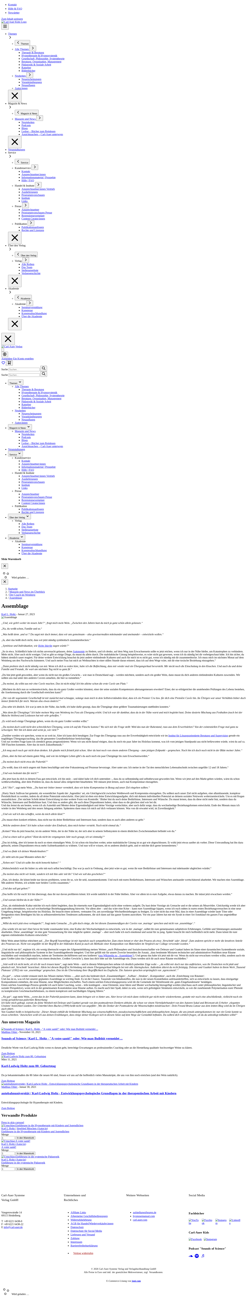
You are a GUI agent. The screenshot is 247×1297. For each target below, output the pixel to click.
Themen (12, 33)
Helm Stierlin (45, 645)
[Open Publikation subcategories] (31, 223)
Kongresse (27, 547)
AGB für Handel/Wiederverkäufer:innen (92, 1223)
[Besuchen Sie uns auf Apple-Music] (203, 1256)
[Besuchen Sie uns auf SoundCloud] (191, 1256)
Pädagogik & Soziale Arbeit (36, 401)
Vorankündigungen (32, 416)
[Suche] (43, 368)
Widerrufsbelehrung (81, 1219)
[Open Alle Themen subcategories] (32, 48)
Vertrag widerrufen (83, 1253)
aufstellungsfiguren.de (144, 1212)
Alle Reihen (28, 523)
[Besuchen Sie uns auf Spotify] (197, 1256)
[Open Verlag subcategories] (25, 260)
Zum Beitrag (8, 1053)
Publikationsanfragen (33, 509)
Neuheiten (20, 410)
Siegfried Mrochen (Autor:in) (32, 1128)
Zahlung (75, 1238)
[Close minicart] (4, 566)
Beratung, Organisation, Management (41, 398)
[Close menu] (15, 96)
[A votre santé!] (15, 1141)
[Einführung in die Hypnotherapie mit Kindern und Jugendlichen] (42, 1125)
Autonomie (79, 651)
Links (25, 488)
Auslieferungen (30, 479)
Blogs (25, 440)
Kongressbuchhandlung (34, 550)
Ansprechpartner (30, 494)
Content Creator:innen (33, 503)
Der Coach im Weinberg (22, 594)
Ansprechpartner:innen (34, 463)
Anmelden (6, 358)
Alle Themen (22, 386)
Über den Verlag (17, 517)
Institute (26, 485)
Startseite (13, 588)
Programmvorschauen (33, 482)
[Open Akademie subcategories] (29, 303)
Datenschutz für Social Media (86, 1230)
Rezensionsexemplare (33, 500)
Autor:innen (21, 422)
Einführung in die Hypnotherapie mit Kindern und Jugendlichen (35, 1131)
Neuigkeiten (28, 434)
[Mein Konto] (4, 354)
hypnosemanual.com (144, 1216)
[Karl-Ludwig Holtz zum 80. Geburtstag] (23, 1056)
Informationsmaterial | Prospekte (39, 466)
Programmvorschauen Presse (37, 497)
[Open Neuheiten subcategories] (29, 75)
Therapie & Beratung (33, 389)
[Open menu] (5, 26)
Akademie (14, 538)
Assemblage (15, 597)
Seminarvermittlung (32, 544)
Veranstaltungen (16, 149)
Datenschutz (77, 1227)
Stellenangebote (30, 529)
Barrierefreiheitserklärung (84, 1245)
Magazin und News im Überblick (27, 591)
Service (13, 454)
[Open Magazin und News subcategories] (39, 118)
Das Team (27, 526)
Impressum (76, 1242)
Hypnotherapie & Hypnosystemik (39, 392)
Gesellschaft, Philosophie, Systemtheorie (43, 395)
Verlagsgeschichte (31, 532)
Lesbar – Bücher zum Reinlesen (38, 443)
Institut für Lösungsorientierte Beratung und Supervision (198, 735)
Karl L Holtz (8, 1128)
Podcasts (26, 437)
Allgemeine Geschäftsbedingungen (89, 1216)
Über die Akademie (32, 553)
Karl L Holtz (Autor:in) (13, 1144)
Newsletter (13, 12)
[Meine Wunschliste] (3, 363)
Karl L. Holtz (8, 614)
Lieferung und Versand (83, 1234)
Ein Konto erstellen (23, 358)
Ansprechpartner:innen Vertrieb (38, 476)
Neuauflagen (28, 419)
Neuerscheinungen (31, 413)
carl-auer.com (140, 1219)
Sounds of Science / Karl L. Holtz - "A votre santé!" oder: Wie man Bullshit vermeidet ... (62, 1038)
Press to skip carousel (12, 1122)
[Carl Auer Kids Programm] (14, 21)
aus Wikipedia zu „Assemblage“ (116, 955)
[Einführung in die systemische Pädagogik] (30, 1156)
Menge (5, 1134)
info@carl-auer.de (13, 1227)
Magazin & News (18, 428)
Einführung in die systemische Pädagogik (23, 1162)
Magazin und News (25, 431)
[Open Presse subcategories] (25, 205)
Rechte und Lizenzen (33, 512)
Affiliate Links (78, 1212)
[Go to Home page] (11, 346)
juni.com (136, 1281)
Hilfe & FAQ (15, 8)
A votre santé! (8, 1147)
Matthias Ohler (9, 1032)
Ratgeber (26, 404)
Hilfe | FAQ (28, 469)
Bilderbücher (28, 407)
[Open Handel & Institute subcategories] (38, 185)
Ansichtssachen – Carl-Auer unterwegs (42, 446)
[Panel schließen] (4, 582)
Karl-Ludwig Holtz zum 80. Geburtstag (28, 1066)
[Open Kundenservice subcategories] (34, 167)
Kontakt (12, 4)
